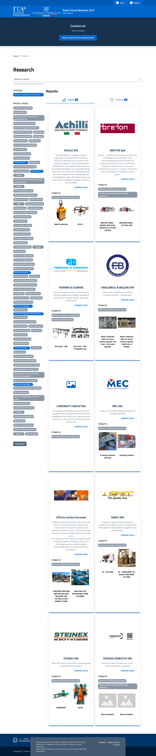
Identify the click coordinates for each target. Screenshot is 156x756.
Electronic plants (20, 208)
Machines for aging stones (23, 260)
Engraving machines (35, 208)
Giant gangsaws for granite (23, 238)
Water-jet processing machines (25, 429)
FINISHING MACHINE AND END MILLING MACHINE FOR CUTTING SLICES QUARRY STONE (61, 596)
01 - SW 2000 (107, 572)
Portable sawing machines (23, 302)
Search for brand (21, 79)
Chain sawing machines (22, 153)
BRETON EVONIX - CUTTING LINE (126, 224)
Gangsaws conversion (21, 229)
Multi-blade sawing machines (24, 289)
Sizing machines (19, 352)
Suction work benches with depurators (27, 388)
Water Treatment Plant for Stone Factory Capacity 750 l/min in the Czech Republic (107, 341)
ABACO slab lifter (61, 224)
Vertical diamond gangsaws (23, 416)
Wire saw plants (31, 433)
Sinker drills (36, 347)
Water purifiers (19, 421)
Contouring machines (21, 171)
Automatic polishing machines (24, 123)
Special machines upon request (25, 360)
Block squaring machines (22, 136)
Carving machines (20, 149)
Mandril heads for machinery (24, 264)
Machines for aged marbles (23, 255)
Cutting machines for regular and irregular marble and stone (28, 180)
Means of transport (20, 276)
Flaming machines (20, 221)
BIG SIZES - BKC (61, 346)
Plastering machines (33, 293)
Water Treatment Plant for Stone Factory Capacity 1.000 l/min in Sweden (126, 341)
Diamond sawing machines (23, 190)
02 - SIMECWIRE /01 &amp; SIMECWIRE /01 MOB (126, 574)
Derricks (19, 186)
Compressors (34, 162)
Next (93, 213)
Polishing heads (36, 298)
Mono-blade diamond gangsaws (25, 280)
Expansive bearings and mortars (25, 212)
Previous (50, 213)
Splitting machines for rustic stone (26, 369)
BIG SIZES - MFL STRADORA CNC (80, 347)
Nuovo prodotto (107, 714)
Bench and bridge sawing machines (26, 127)
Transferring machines (21, 403)
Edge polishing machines (34, 204)
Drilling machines (36, 199)
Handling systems (126, 455)
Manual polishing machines (23, 268)
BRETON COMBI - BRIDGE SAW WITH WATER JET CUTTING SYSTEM (108, 226)
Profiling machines (20, 310)
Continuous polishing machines (25, 166)
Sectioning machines (21, 343)
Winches (19, 433)
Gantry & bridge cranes (22, 234)
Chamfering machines (21, 158)
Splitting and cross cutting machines (26, 365)
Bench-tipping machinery (23, 132)
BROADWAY (61, 707)
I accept (116, 745)
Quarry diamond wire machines (25, 321)
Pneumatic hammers (21, 298)
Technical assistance (21, 392)
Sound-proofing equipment (23, 356)
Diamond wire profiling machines (25, 195)
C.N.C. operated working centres (25, 145)
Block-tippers (38, 136)
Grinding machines (20, 242)
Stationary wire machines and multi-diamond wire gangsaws (26, 374)
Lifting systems (19, 251)
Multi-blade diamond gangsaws (25, 285)
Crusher (19, 175)
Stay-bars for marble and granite (25, 380)
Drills (19, 204)
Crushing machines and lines (107, 456)
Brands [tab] (72, 99)
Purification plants (20, 317)
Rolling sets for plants (21, 330)
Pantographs (19, 293)
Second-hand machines (22, 339)
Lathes (38, 247)
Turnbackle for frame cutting (24, 408)
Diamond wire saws (21, 199)
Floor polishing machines (22, 225)
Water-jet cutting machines (23, 425)
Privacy (102, 742)
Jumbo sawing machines (22, 247)
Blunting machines (20, 140)
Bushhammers (35, 140)
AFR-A (80, 224)
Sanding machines (20, 334)
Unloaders (18, 412)
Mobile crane (34, 276)
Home (15, 55)
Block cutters (38, 132)
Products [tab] (121, 99)
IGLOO (80, 707)
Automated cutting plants (23, 108)
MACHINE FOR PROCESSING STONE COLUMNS (80, 594)
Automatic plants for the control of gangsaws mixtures (26, 117)
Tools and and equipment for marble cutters (26, 397)
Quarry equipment (20, 326)
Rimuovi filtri (19, 444)
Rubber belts (36, 330)
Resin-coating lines (35, 326)
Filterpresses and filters (22, 216)
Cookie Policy (113, 742)
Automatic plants (20, 112)
